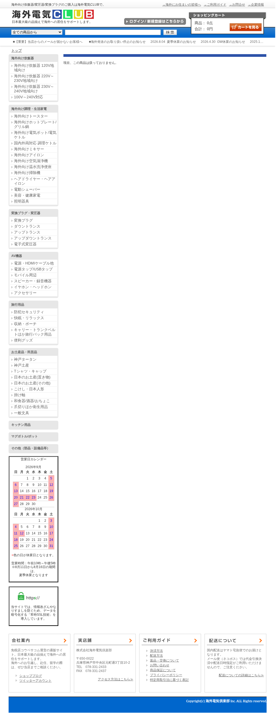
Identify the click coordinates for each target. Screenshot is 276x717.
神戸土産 (21, 365)
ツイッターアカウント (35, 681)
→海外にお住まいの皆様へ (181, 4)
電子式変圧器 (25, 244)
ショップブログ (30, 676)
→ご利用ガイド (215, 4)
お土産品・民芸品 (24, 352)
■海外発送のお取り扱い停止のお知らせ (117, 42)
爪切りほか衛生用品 (31, 407)
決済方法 (156, 651)
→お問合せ (237, 4)
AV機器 (16, 256)
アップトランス (27, 232)
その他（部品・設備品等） (30, 448)
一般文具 (21, 413)
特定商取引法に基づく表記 (169, 680)
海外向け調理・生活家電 (29, 109)
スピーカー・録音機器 (33, 281)
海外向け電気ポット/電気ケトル (35, 134)
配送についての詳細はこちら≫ (241, 675)
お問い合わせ (159, 665)
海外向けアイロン (29, 155)
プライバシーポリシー (166, 675)
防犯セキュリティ (29, 312)
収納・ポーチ (25, 324)
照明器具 (21, 201)
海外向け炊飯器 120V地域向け (34, 67)
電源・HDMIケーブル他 (34, 263)
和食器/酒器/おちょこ (32, 401)
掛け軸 (19, 395)
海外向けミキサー (29, 149)
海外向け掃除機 (27, 172)
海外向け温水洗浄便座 (33, 167)
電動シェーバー (27, 189)
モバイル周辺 (25, 275)
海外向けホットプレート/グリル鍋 (35, 124)
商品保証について (163, 670)
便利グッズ (23, 340)
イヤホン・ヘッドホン (33, 287)
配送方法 (156, 655)
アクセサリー (25, 293)
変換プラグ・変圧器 (25, 213)
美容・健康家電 (27, 195)
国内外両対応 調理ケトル (35, 143)
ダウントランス (27, 226)
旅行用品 (17, 305)
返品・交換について (164, 660)
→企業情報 (256, 4)
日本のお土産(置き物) (32, 377)
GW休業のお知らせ (231, 42)
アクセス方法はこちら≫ (115, 679)
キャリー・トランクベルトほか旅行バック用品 (34, 332)
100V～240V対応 (28, 97)
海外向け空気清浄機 (31, 161)
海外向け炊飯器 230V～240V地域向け (34, 88)
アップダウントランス (33, 238)
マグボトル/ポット (24, 436)
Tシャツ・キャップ (30, 371)
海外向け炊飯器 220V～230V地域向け (34, 78)
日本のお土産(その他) (32, 383)
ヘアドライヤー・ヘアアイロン (34, 181)
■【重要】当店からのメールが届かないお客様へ (48, 42)
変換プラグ (23, 220)
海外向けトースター (31, 116)
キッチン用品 (21, 425)
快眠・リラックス (29, 318)
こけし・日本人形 (29, 389)
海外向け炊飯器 (22, 58)
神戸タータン (25, 359)
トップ (16, 50)
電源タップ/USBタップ (33, 269)
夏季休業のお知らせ (181, 42)
